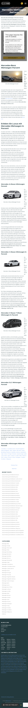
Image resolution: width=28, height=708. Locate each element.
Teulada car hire (22, 669)
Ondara (5, 457)
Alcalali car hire (4, 658)
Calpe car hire (20, 661)
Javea (9, 455)
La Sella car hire (16, 666)
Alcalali (14, 450)
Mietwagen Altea (5, 550)
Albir (11, 450)
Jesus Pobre (4, 455)
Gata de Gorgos (20, 454)
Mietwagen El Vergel (6, 572)
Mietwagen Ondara (6, 597)
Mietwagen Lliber (5, 593)
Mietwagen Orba (5, 599)
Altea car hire (19, 658)
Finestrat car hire (16, 663)
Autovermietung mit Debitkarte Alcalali (10, 485)
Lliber (20, 455)
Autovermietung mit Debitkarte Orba (10, 491)
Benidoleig (3, 452)
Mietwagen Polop (6, 605)
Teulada (23, 457)
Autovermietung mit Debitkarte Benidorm (11, 524)
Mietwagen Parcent (6, 601)
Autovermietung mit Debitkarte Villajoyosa (11, 528)
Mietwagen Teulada (6, 607)
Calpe (2, 454)
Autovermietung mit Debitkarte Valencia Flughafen (13, 530)
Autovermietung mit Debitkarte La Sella (10, 501)
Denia (5, 454)
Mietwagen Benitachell (7, 560)
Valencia (4, 614)
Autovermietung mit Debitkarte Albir (9, 520)
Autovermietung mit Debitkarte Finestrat (10, 526)
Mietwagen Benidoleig (7, 552)
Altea (23, 450)
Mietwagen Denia (6, 570)
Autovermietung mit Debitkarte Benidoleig (11, 497)
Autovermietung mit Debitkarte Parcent (10, 493)
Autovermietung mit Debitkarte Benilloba (11, 495)
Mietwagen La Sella (6, 591)
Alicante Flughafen (20, 448)
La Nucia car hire (8, 666)
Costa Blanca (4, 448)
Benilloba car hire (21, 659)
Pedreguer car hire (14, 669)
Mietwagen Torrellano (7, 609)
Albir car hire (22, 656)
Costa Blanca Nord (11, 448)
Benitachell (23, 452)
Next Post (14, 468)
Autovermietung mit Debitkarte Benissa (10, 509)
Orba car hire (11, 667)
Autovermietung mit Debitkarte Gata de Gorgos (12, 505)
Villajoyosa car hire (13, 671)
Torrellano (3, 459)
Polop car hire (6, 669)
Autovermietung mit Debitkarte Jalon (10, 489)
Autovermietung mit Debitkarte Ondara (10, 499)
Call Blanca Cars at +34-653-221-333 (8, 634)
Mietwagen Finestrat (6, 574)
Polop (13, 457)
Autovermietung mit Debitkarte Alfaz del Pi (11, 516)
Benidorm (9, 452)
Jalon (25, 454)
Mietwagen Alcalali (6, 545)
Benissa (18, 452)
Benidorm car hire (13, 659)
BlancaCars (8, 700)
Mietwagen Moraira (6, 595)
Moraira (24, 455)
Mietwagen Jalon (5, 583)
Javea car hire (17, 664)
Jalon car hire (11, 664)
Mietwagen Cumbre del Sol (8, 568)
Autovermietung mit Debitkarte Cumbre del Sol (12, 479)
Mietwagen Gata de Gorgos (8, 581)
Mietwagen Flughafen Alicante (8, 576)
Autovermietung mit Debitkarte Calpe (10, 512)
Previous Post (14, 465)
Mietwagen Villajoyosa (7, 612)
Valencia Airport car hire (16, 655)
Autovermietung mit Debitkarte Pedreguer (11, 507)
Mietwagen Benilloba (6, 556)
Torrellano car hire (5, 671)
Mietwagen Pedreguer (7, 603)
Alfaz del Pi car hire (12, 658)
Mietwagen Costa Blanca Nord (8, 566)
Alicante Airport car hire (6, 655)
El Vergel (9, 454)
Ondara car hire (18, 667)
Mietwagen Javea (5, 585)
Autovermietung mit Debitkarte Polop (10, 518)
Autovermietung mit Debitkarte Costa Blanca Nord (13, 534)
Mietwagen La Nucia (6, 589)
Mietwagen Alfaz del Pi (7, 548)
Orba (2, 457)
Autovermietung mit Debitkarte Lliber (10, 487)
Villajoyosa (8, 459)
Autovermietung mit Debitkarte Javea (10, 476)
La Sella (17, 455)
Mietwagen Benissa (6, 558)
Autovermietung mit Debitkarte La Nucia (10, 522)
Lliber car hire (23, 666)
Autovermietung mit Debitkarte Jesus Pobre (11, 503)
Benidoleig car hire (5, 659)
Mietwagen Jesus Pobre (7, 587)
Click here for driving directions (7, 697)
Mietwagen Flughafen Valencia (8, 579)
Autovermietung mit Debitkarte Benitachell (11, 481)
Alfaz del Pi (19, 450)
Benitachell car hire (12, 661)
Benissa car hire (4, 661)
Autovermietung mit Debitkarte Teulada (10, 483)
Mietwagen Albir (5, 543)
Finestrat (14, 454)
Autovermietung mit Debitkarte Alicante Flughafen (13, 532)
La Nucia (12, 455)
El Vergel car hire (8, 663)
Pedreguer (18, 457)
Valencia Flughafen (5, 450)
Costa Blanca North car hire (13, 656)
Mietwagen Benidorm (6, 554)
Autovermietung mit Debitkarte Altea (10, 514)
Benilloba (14, 452)
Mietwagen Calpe (6, 562)
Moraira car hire (4, 667)
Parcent (9, 457)
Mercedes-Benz (9, 98)
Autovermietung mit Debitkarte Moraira (10, 474)
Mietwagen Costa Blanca (7, 564)
